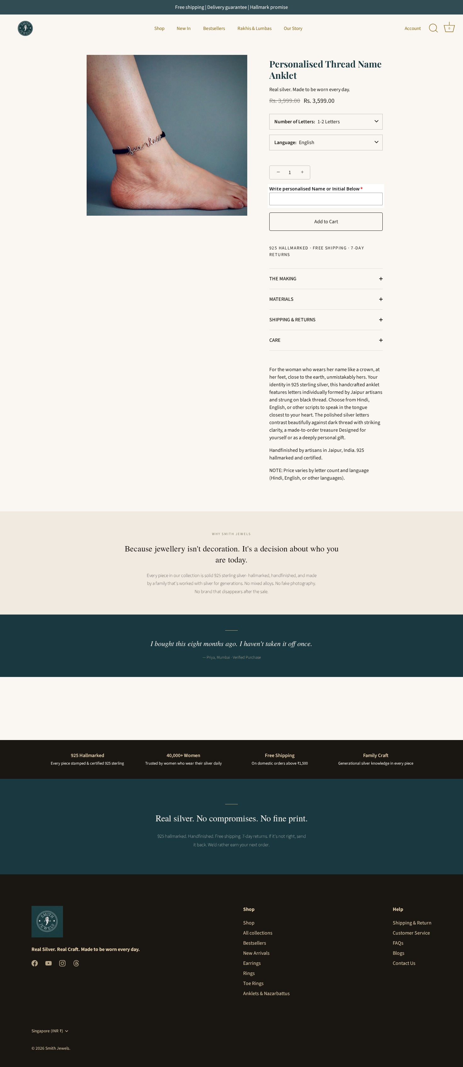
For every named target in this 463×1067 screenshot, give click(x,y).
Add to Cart (326, 221)
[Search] (433, 28)
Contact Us (404, 963)
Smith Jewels (57, 1048)
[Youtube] (48, 962)
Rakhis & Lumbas (254, 28)
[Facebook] (34, 962)
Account (413, 28)
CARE (275, 340)
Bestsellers (214, 28)
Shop (159, 28)
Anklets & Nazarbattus (266, 993)
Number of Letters (294, 121)
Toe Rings (253, 983)
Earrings (252, 963)
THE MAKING (282, 278)
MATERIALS (281, 299)
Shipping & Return (412, 922)
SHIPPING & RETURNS (292, 319)
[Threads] (76, 962)
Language (284, 142)
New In (184, 28)
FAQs (398, 943)
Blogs (398, 953)
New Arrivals (256, 953)
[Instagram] (62, 962)
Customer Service (411, 933)
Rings (249, 973)
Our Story (293, 28)
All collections (257, 933)
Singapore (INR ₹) (47, 1031)
